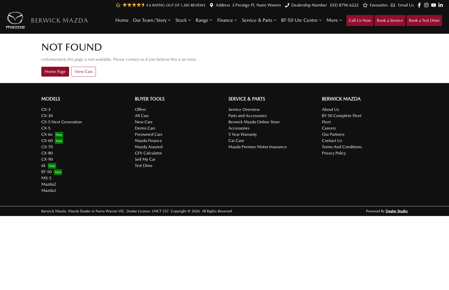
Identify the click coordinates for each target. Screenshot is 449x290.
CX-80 (47, 153)
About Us (330, 109)
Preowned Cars (148, 134)
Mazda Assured (148, 146)
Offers (140, 109)
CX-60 (47, 140)
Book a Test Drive (424, 20)
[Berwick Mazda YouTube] (434, 5)
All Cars (142, 115)
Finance (225, 20)
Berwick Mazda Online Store (254, 121)
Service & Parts (257, 20)
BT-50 (46, 171)
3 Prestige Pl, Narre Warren (256, 5)
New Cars (143, 121)
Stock (181, 20)
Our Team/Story (150, 20)
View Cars (84, 71)
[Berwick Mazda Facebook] (420, 5)
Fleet (326, 121)
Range (202, 20)
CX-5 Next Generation (61, 121)
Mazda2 (48, 184)
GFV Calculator (148, 153)
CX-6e (47, 134)
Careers (329, 128)
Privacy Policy (334, 153)
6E (43, 165)
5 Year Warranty (242, 134)
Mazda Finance (148, 140)
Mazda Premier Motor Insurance (257, 146)
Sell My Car (145, 159)
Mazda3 (48, 190)
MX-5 (46, 178)
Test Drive (144, 165)
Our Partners (333, 134)
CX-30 (47, 115)
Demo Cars (145, 128)
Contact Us (332, 140)
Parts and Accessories (247, 115)
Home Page (55, 71)
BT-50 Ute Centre (299, 20)
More (332, 20)
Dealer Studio (397, 211)
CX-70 (47, 146)
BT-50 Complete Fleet (341, 115)
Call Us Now (360, 20)
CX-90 (47, 159)
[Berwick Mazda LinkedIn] (441, 5)
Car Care (236, 140)
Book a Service (390, 20)
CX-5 (45, 128)
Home (122, 20)
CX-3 (45, 109)
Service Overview (244, 109)
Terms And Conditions (342, 146)
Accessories (238, 128)
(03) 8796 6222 (344, 5)
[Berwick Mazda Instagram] (427, 5)
